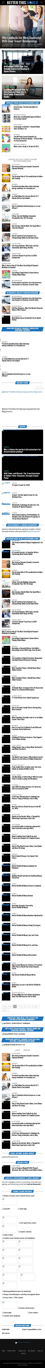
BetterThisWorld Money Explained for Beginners (21, 410)
